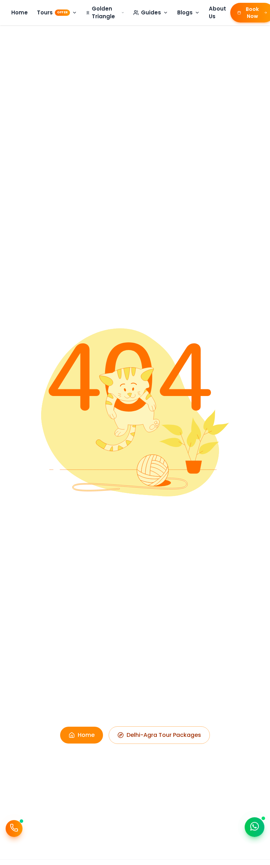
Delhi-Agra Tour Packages (164, 735)
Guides (151, 12)
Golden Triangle (103, 12)
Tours (52, 12)
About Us (217, 12)
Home (19, 12)
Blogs (185, 12)
